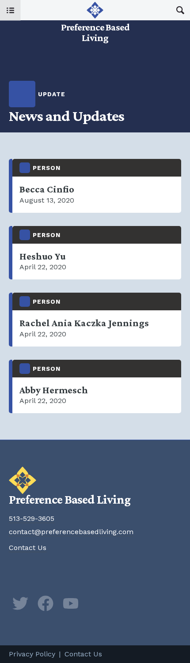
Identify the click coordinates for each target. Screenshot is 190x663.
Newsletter (96, 603)
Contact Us (27, 547)
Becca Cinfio (96, 186)
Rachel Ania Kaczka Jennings (96, 320)
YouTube (71, 603)
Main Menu (10, 10)
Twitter (20, 603)
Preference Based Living (69, 499)
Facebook (45, 603)
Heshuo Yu (96, 253)
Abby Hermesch (96, 387)
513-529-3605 (31, 518)
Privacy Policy (32, 654)
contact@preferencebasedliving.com (71, 531)
